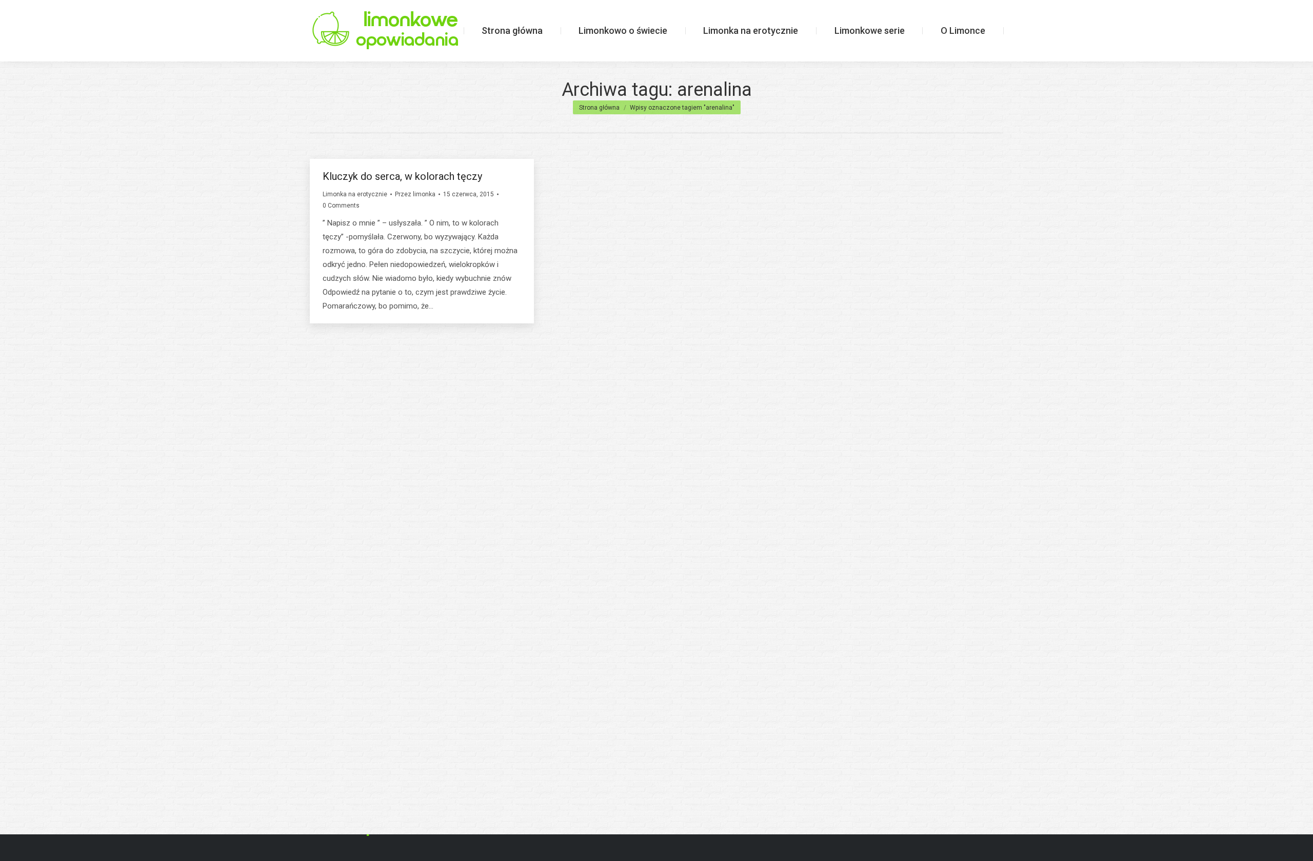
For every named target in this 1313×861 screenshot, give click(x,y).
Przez (415, 194)
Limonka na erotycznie (355, 194)
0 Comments (341, 205)
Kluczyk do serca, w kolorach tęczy (402, 176)
